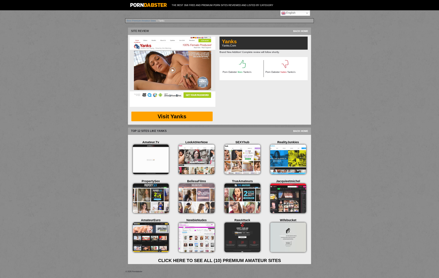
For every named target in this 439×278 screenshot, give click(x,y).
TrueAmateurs (242, 181)
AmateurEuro (151, 220)
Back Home (300, 31)
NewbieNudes (196, 220)
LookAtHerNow (196, 142)
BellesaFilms (196, 181)
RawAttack (242, 220)
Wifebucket (288, 220)
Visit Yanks (172, 116)
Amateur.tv (150, 142)
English (290, 12)
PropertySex (151, 181)
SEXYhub (242, 142)
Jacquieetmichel (288, 181)
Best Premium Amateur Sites (141, 20)
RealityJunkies (288, 142)
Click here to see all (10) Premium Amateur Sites (219, 260)
